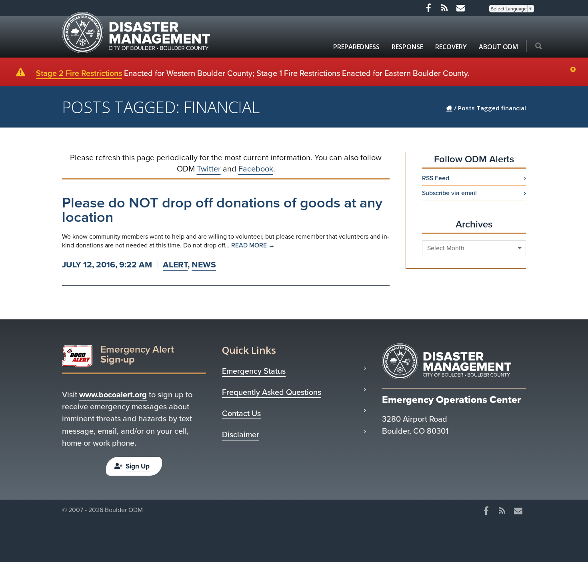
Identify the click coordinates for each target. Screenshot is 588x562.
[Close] (575, 70)
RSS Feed (435, 178)
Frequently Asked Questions (271, 392)
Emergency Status (254, 371)
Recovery (451, 46)
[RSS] (444, 8)
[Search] (538, 47)
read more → (253, 245)
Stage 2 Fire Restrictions (79, 73)
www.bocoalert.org (113, 395)
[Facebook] (428, 8)
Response (407, 46)
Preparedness (356, 46)
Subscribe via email (449, 193)
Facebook (255, 169)
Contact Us (241, 413)
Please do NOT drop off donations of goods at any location (222, 209)
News (204, 264)
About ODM (498, 46)
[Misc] (460, 8)
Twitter (209, 169)
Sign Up (138, 466)
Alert (175, 264)
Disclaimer (240, 434)
